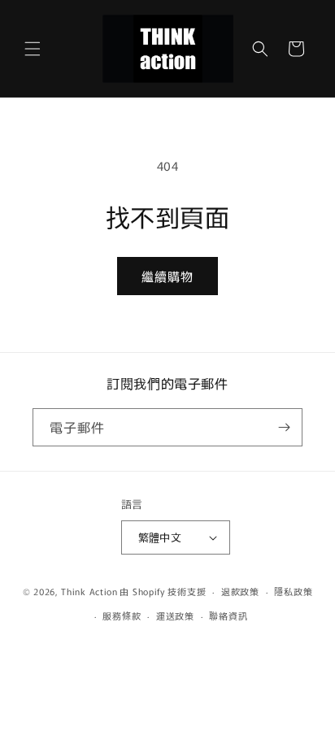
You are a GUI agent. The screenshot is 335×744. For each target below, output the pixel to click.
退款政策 (240, 591)
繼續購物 (167, 276)
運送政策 (175, 615)
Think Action (89, 591)
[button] (32, 49)
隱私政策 (293, 591)
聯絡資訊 (228, 615)
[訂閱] (284, 427)
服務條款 (121, 615)
